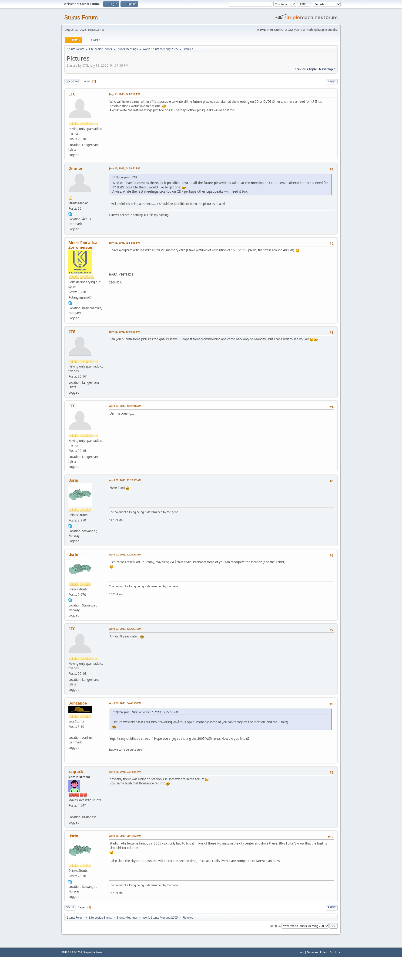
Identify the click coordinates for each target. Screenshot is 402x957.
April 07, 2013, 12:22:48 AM (125, 406)
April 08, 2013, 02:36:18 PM (125, 771)
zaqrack (75, 771)
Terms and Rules (317, 952)
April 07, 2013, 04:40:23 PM (125, 703)
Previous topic (306, 69)
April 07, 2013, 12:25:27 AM (125, 480)
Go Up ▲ (335, 952)
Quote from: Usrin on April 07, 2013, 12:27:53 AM (147, 712)
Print (331, 81)
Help (301, 952)
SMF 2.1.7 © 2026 (71, 952)
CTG (72, 94)
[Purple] (70, 732)
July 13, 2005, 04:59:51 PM (124, 168)
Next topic (327, 69)
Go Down (72, 81)
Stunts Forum (81, 17)
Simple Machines (92, 952)
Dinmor (75, 168)
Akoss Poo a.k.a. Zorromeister (83, 245)
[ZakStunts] (70, 811)
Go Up (70, 907)
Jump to (275, 925)
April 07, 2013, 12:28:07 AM (125, 628)
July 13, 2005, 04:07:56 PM (124, 94)
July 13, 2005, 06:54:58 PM (124, 242)
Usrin (73, 480)
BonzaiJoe (77, 703)
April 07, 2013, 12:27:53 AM (125, 554)
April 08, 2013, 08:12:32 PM (125, 836)
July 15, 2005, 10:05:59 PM (124, 331)
